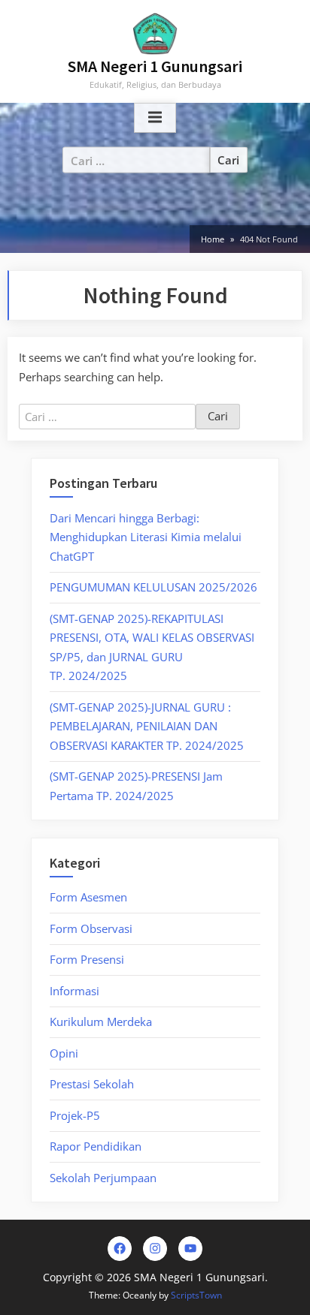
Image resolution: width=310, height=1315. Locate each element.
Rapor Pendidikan (95, 1146)
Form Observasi (91, 928)
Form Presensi (87, 959)
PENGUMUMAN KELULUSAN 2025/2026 (153, 586)
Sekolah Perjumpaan (103, 1177)
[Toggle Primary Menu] (155, 118)
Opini (64, 1053)
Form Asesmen (88, 896)
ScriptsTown (196, 1295)
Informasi (74, 990)
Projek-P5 (75, 1115)
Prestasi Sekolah (92, 1083)
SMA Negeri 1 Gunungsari (155, 66)
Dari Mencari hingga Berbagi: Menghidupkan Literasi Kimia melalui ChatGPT (146, 537)
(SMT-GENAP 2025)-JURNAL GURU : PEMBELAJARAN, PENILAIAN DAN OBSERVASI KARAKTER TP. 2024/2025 (147, 726)
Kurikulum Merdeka (101, 1021)
